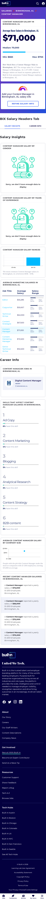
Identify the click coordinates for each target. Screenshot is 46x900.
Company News (9, 738)
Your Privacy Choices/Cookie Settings (23, 890)
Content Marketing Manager (7, 339)
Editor (5, 300)
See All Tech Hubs (10, 854)
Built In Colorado (9, 828)
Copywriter (7, 307)
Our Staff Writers (10, 727)
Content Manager (6, 330)
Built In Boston (9, 818)
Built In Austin (8, 813)
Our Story (6, 717)
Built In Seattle (8, 849)
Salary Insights (12, 126)
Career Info (35, 126)
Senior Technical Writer (6, 349)
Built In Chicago (9, 823)
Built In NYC (7, 839)
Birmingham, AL (25, 11)
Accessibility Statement (23, 872)
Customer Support (10, 777)
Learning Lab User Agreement (23, 868)
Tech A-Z (6, 793)
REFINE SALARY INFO (23, 104)
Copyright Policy (23, 877)
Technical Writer (6, 315)
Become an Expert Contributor (16, 758)
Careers (5, 722)
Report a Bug (8, 788)
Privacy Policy (23, 881)
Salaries (7, 11)
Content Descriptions (11, 733)
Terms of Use (23, 885)
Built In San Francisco (11, 844)
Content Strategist (6, 322)
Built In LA (6, 833)
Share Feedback (9, 782)
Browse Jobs (7, 798)
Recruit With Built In (11, 752)
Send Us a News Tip (10, 763)
